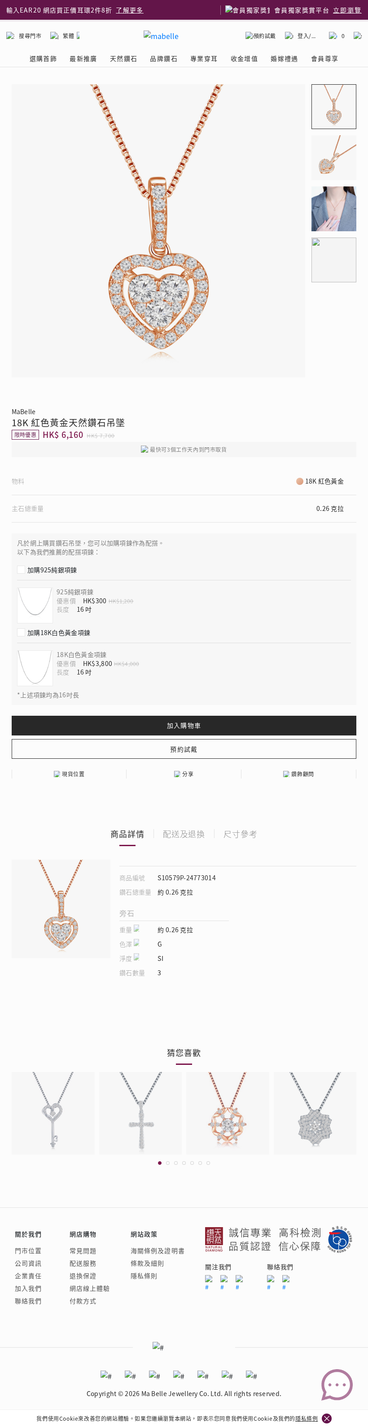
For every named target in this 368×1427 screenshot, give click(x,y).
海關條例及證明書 (158, 1250)
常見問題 (83, 1250)
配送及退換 (184, 833)
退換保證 (83, 1275)
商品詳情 (127, 833)
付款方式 (83, 1300)
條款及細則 (148, 1262)
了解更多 (130, 9)
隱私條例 (306, 1418)
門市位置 (28, 1250)
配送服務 (83, 1262)
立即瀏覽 (347, 9)
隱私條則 (144, 1275)
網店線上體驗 (90, 1288)
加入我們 (28, 1288)
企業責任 (28, 1275)
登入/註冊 (309, 35)
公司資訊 (28, 1262)
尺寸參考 (240, 833)
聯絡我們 (28, 1300)
